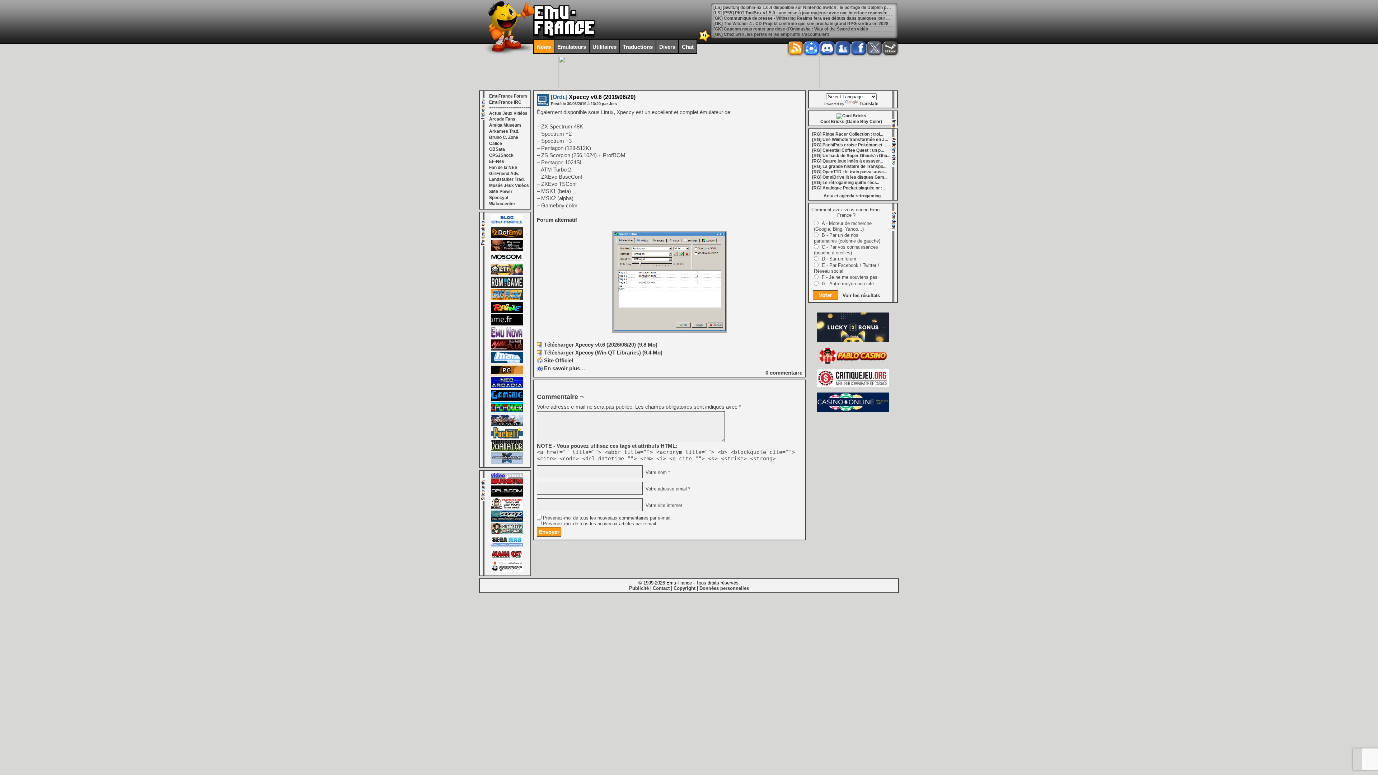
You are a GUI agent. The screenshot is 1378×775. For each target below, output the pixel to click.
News (544, 47)
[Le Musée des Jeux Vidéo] (507, 482)
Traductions (638, 47)
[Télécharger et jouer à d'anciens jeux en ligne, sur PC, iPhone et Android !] (507, 236)
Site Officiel (558, 360)
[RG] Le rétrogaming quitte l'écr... (845, 182)
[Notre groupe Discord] (827, 48)
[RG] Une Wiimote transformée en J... (850, 139)
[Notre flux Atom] (811, 48)
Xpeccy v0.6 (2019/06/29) (593, 97)
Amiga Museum (505, 125)
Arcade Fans (502, 119)
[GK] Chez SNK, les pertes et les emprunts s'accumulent (771, 29)
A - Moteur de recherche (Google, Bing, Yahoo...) (843, 226)
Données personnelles (724, 588)
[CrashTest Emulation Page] (507, 532)
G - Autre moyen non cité (848, 283)
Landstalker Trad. (507, 179)
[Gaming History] (507, 399)
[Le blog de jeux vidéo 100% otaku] (507, 324)
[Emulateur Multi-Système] (507, 449)
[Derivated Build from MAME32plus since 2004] (507, 349)
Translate (868, 103)
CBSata (497, 149)
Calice (495, 143)
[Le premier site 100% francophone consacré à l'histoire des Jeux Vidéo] (507, 298)
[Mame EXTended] (507, 557)
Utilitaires (604, 47)
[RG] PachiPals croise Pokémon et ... (849, 144)
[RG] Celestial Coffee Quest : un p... (848, 150)
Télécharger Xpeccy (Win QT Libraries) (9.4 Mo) (603, 352)
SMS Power (500, 191)
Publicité (639, 588)
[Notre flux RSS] (795, 48)
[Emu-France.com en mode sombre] (705, 41)
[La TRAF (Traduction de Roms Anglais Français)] (507, 424)
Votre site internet (663, 505)
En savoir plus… (564, 368)
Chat (688, 47)
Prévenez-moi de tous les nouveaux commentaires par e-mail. (607, 518)
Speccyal (498, 197)
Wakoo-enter (502, 203)
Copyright (684, 588)
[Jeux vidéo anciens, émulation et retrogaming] (507, 336)
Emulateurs (571, 47)
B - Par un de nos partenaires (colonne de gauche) (847, 238)
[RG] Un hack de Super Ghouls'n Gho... (851, 155)
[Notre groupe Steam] (890, 48)
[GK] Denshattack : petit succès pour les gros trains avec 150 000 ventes (788, 34)
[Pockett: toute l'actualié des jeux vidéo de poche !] (507, 437)
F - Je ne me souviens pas (849, 277)
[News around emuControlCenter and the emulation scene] (507, 462)
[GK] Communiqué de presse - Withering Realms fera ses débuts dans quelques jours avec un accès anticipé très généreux (839, 12)
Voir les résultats (861, 295)
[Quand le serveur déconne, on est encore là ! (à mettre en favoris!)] (507, 224)
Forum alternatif (557, 220)
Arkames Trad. (504, 131)
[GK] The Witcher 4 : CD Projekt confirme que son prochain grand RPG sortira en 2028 (801, 18)
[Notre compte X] (874, 48)
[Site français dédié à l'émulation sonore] (507, 495)
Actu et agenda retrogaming (852, 195)
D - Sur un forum (839, 259)
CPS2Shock (501, 155)
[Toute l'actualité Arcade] (507, 386)
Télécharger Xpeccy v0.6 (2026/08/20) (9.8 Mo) (600, 345)
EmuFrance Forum (508, 96)
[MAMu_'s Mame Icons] (507, 507)
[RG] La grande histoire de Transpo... (849, 166)
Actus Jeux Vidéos (508, 113)
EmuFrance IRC (505, 102)
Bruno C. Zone (503, 137)
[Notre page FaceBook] (858, 48)
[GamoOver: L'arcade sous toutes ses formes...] (507, 570)
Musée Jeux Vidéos (509, 185)
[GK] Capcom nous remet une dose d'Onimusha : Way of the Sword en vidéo (790, 23)
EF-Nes (496, 161)
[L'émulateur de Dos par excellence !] (507, 249)
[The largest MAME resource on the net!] (507, 361)
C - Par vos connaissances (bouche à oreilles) (846, 249)
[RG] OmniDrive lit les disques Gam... (849, 177)
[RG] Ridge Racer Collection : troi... (847, 134)
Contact (661, 588)
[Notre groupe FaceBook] (843, 48)
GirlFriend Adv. (504, 173)
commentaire (783, 373)
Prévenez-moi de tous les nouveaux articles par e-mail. (600, 523)
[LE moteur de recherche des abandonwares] (507, 374)
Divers (667, 47)
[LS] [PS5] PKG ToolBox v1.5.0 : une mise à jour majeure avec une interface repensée (800, 7)
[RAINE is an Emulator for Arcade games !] (507, 311)
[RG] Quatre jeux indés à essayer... (847, 161)
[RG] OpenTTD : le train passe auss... (849, 171)
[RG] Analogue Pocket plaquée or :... (849, 188)
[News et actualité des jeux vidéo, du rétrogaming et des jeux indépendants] (507, 286)
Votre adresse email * (667, 489)
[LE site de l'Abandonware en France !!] (507, 273)
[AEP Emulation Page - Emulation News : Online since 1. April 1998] (507, 520)
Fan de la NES (503, 167)
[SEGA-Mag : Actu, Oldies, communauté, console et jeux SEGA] (507, 545)
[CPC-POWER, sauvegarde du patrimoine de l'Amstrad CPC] (507, 411)
